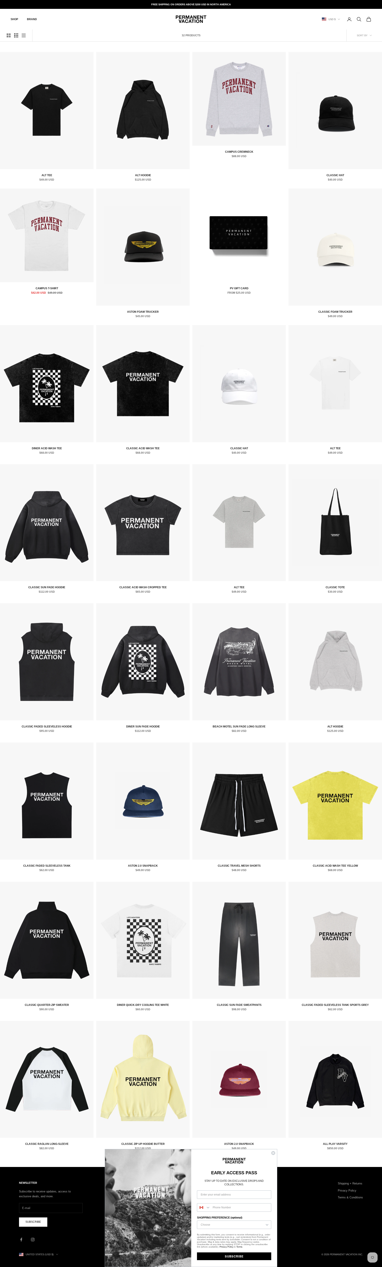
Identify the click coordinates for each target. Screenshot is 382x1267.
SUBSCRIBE (234, 1256)
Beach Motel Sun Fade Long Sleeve (239, 726)
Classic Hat (335, 175)
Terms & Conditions (350, 1197)
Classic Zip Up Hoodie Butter (143, 1144)
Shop (14, 19)
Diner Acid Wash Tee (47, 448)
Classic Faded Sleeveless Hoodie (47, 726)
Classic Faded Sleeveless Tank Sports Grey (335, 1005)
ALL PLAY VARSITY (335, 1144)
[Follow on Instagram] (33, 1239)
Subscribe (33, 1221)
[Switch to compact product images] (24, 35)
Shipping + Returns (350, 1183)
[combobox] (203, 1207)
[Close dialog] (273, 1153)
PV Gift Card (239, 288)
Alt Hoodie (143, 175)
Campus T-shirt (47, 288)
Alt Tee (47, 175)
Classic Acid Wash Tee (143, 448)
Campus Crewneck (239, 151)
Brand (32, 19)
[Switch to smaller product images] (16, 35)
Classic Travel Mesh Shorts (239, 865)
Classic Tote (335, 587)
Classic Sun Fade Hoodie (46, 587)
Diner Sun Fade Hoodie (143, 726)
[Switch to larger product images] (9, 35)
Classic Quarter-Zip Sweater (47, 1005)
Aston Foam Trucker (143, 311)
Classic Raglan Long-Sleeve (47, 1144)
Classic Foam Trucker (335, 311)
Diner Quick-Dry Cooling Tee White (143, 1005)
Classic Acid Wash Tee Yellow (335, 865)
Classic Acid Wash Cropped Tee (143, 587)
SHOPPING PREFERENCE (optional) (219, 1217)
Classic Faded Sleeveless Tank (47, 865)
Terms (239, 1247)
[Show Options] (267, 1225)
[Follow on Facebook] (21, 1239)
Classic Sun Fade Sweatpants (239, 1005)
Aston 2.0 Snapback (143, 865)
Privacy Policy (347, 1190)
